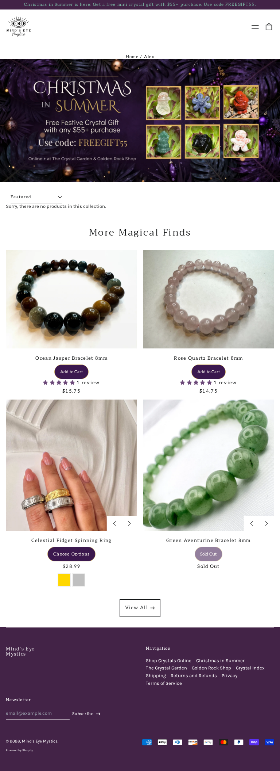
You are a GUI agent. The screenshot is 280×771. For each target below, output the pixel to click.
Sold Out (208, 554)
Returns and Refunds (194, 675)
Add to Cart (71, 371)
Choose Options (71, 554)
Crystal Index (250, 668)
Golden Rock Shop (211, 668)
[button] (269, 27)
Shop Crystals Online (168, 660)
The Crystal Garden (166, 668)
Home (132, 56)
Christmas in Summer (220, 660)
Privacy (229, 675)
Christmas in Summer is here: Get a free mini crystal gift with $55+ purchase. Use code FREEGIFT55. (140, 4)
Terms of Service (164, 683)
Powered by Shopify (19, 750)
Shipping (156, 675)
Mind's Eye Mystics (20, 651)
